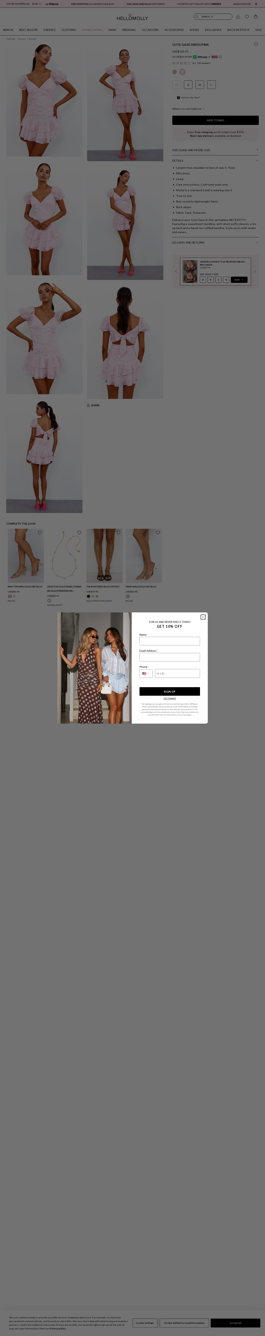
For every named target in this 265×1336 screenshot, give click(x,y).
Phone (144, 666)
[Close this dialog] (203, 617)
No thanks (170, 698)
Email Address (148, 650)
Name (143, 634)
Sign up (169, 691)
